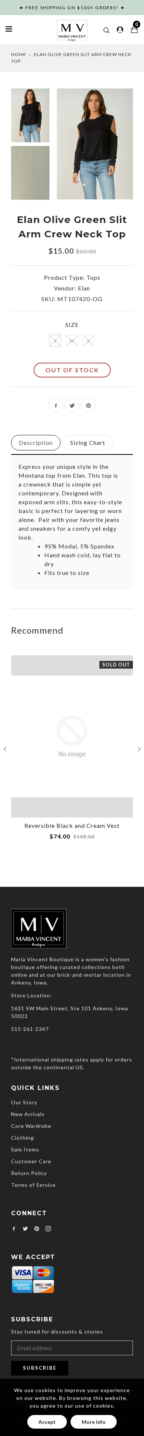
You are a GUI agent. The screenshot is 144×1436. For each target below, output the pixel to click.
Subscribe (39, 1368)
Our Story (24, 1102)
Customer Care (31, 1161)
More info (94, 1422)
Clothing (22, 1137)
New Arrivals (28, 1114)
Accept (47, 1422)
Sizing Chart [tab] (87, 442)
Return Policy (29, 1173)
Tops (93, 277)
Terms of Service (33, 1185)
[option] (95, 144)
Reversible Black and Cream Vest (72, 825)
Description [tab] (36, 442)
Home (18, 54)
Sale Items (25, 1149)
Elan (84, 288)
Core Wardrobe (31, 1126)
